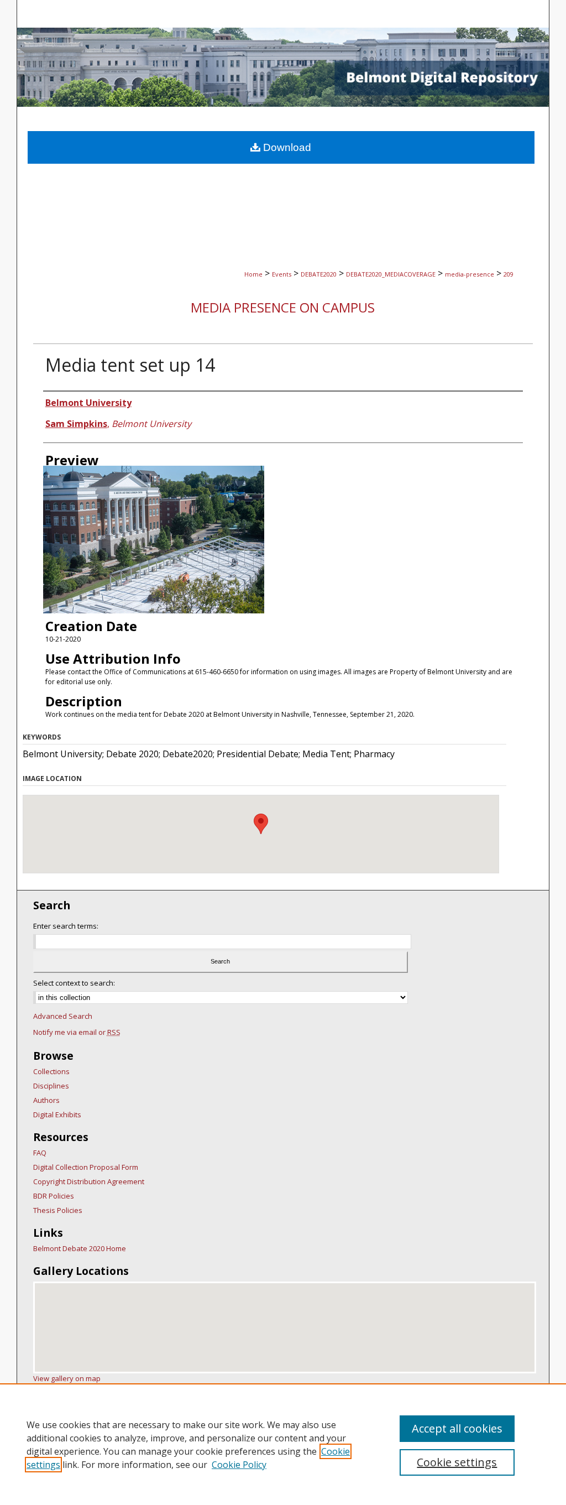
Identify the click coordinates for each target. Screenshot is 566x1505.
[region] (283, 1444)
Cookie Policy (239, 1465)
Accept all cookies (457, 1428)
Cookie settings (457, 1462)
